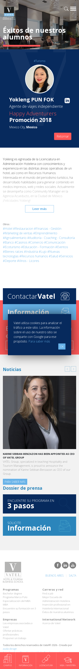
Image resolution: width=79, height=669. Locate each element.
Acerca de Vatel (51, 623)
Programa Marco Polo (15, 597)
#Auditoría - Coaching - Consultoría (51, 238)
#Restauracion (23, 228)
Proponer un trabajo (14, 638)
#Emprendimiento (45, 233)
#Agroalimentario (14, 238)
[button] (67, 369)
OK (62, 346)
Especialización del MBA (16, 601)
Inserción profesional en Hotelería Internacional (56, 606)
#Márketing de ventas (17, 233)
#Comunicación (54, 242)
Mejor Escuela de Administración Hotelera (56, 599)
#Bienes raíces (13, 251)
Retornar (63, 136)
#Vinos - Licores (28, 261)
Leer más (39, 209)
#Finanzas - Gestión (47, 228)
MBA (5, 604)
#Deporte (9, 261)
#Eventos (61, 247)
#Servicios (66, 256)
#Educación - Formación (37, 247)
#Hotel (7, 228)
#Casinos (21, 242)
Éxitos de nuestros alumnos (58, 612)
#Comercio (35, 242)
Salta (72, 575)
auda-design (10, 648)
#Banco (8, 242)
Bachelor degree (12, 593)
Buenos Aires (54, 575)
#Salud (53, 256)
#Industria (31, 251)
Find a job (47, 593)
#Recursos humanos (33, 256)
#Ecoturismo (11, 247)
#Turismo (39, 61)
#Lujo (43, 251)
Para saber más (15, 482)
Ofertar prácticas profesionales (12, 632)
